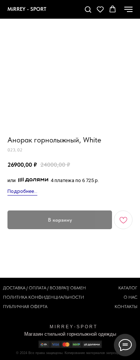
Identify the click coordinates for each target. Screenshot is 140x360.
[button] (87, 9)
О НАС (130, 297)
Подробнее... (22, 191)
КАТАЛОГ (127, 287)
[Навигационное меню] (128, 9)
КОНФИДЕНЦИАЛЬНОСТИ (56, 297)
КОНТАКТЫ (126, 306)
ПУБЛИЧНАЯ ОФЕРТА (25, 306)
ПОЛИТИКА (15, 297)
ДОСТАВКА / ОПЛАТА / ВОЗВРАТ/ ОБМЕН (44, 287)
